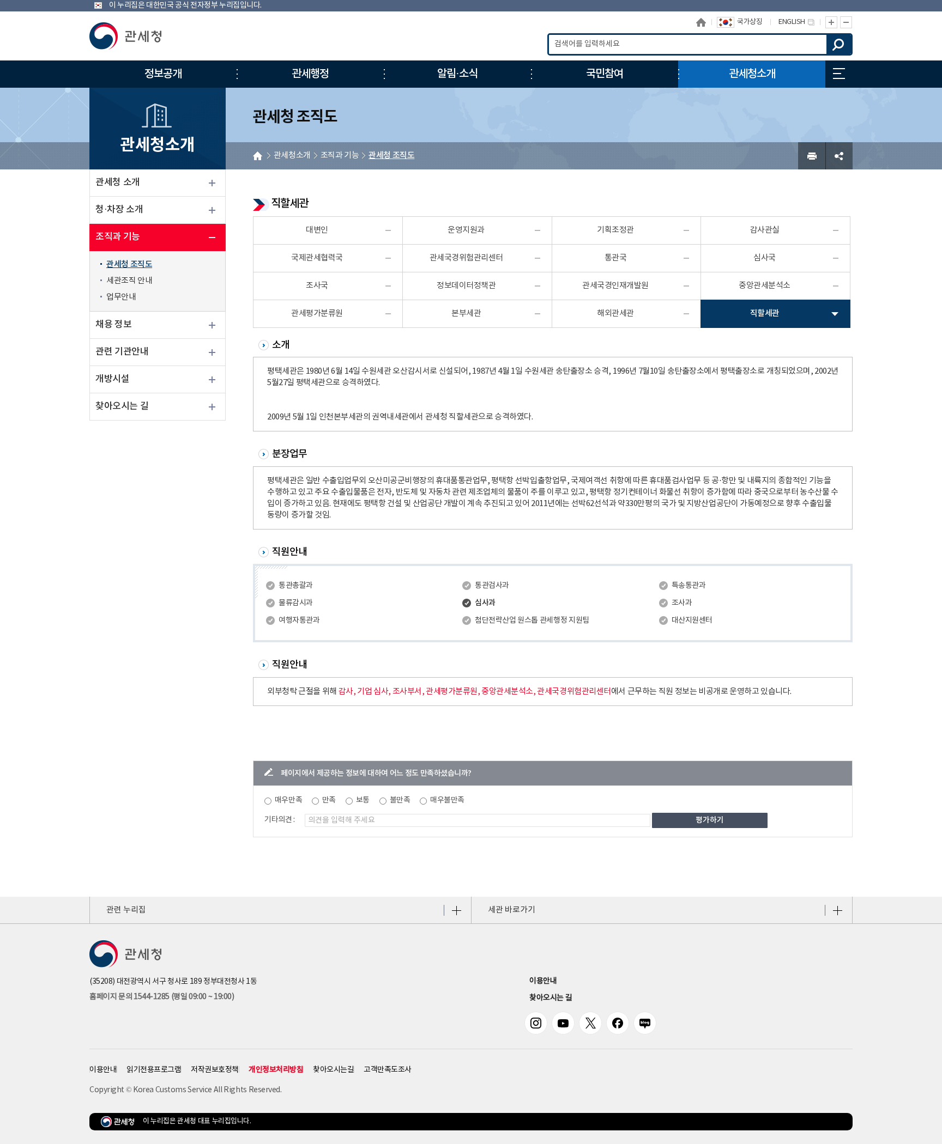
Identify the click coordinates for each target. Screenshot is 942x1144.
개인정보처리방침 (276, 1069)
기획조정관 (615, 230)
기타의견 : (279, 820)
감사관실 (765, 230)
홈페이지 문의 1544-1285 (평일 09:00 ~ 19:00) (161, 997)
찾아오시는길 (333, 1070)
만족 (329, 800)
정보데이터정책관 (466, 285)
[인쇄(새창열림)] (811, 155)
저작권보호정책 (215, 1070)
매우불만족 (447, 800)
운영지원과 (466, 230)
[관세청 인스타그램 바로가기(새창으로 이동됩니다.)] (535, 1023)
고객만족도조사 (388, 1070)
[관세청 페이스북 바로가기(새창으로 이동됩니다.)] (617, 1023)
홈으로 (701, 22)
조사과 (682, 603)
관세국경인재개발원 (615, 285)
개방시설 (112, 379)
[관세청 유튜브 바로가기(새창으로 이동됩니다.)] (563, 1023)
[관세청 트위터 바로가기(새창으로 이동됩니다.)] (590, 1023)
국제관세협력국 (317, 258)
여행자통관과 (299, 620)
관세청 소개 (117, 182)
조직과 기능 (117, 237)
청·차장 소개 (119, 209)
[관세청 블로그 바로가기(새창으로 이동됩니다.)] (644, 1023)
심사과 (485, 602)
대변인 (317, 230)
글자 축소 (846, 22)
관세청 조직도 (129, 264)
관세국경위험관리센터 (466, 258)
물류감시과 (296, 603)
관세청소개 (292, 155)
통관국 (616, 258)
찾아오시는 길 (121, 406)
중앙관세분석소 (764, 285)
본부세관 (466, 313)
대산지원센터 (692, 620)
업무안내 (121, 297)
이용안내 (543, 981)
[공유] (839, 155)
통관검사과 (492, 585)
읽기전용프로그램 (153, 1070)
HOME (257, 155)
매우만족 (288, 800)
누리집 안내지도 (839, 74)
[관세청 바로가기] (125, 36)
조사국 (317, 285)
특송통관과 (689, 585)
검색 (838, 44)
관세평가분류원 (317, 313)
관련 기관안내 (121, 351)
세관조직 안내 (129, 280)
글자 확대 (831, 22)
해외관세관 (615, 313)
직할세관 (765, 313)
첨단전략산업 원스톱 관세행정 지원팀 (532, 620)
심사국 (764, 258)
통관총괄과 (296, 585)
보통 (363, 800)
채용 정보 (113, 324)
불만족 (400, 800)
